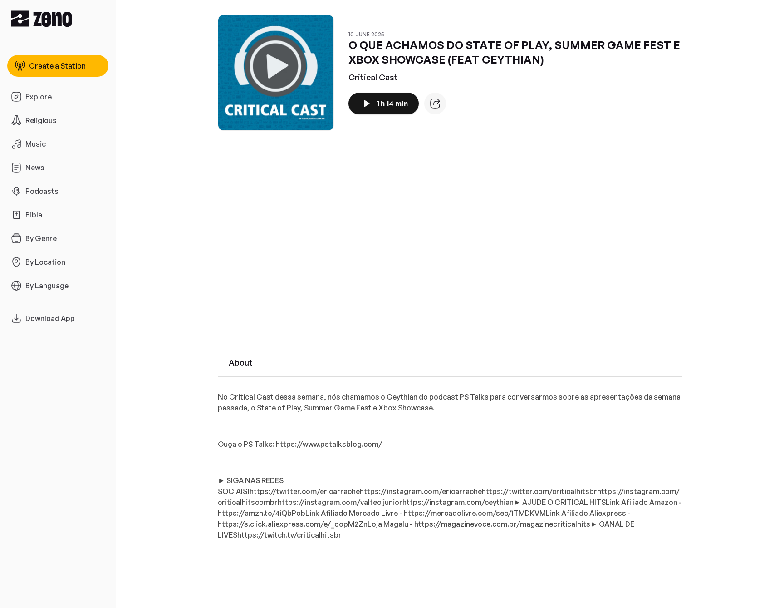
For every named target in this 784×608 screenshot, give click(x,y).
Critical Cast (373, 77)
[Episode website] (435, 103)
